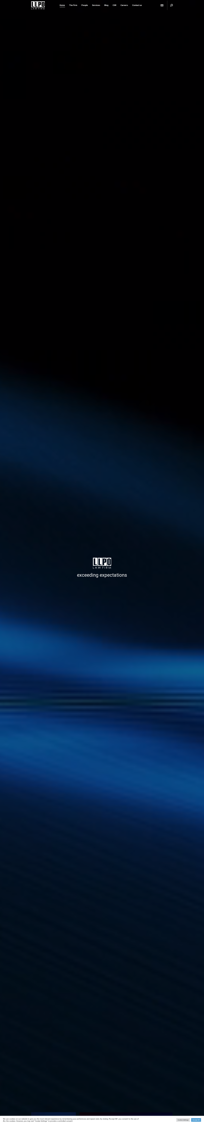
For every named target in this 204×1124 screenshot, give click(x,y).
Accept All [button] (196, 1120)
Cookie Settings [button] (183, 1120)
